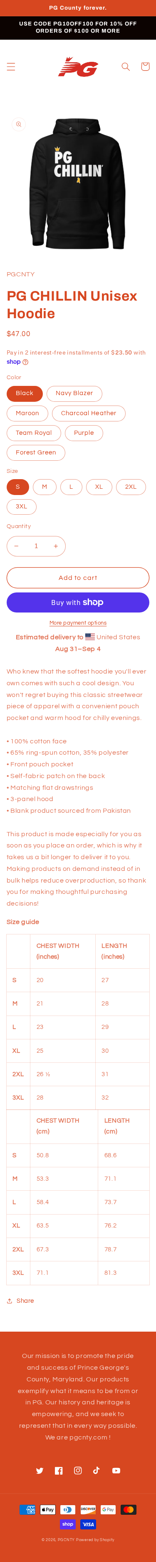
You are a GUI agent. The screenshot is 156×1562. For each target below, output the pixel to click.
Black (25, 393)
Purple (84, 433)
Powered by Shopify (95, 1540)
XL (99, 487)
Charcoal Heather (88, 413)
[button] (10, 66)
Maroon (27, 413)
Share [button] (25, 1301)
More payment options (78, 623)
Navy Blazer (75, 393)
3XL (21, 506)
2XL (131, 487)
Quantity (19, 526)
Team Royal (34, 433)
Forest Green (36, 452)
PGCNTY (66, 1540)
